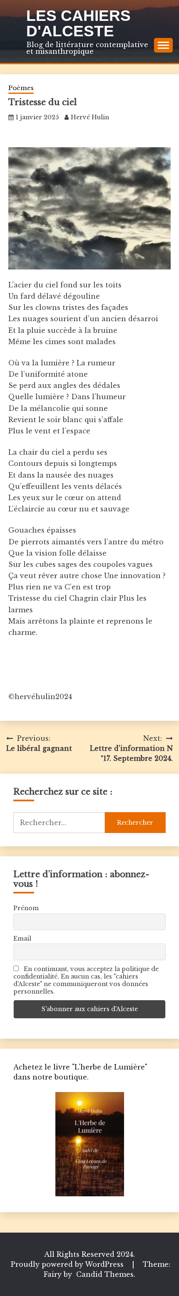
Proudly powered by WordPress (68, 1264)
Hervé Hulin (90, 117)
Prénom (26, 908)
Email (22, 938)
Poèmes (21, 88)
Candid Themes (105, 1274)
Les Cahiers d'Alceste (78, 23)
